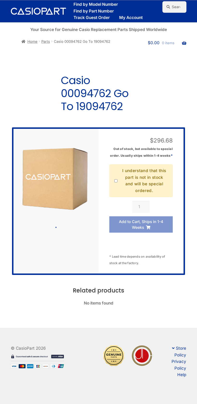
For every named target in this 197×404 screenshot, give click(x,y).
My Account (131, 17)
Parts (45, 41)
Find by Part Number (94, 11)
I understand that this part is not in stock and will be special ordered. (144, 180)
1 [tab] (56, 227)
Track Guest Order (92, 17)
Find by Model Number (96, 4)
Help (181, 374)
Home (32, 41)
